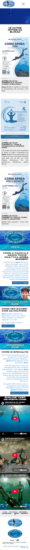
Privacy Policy (15, 546)
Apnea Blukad (9, 4)
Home (4, 512)
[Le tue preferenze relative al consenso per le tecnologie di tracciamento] (27, 547)
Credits (9, 546)
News (16, 513)
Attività (23, 512)
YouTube (17, 540)
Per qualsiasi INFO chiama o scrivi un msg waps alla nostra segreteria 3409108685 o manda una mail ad (15, 386)
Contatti (24, 513)
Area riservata (24, 547)
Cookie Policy (23, 546)
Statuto (5, 546)
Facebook (12, 540)
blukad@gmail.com (19, 390)
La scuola (6, 513)
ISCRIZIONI (13, 512)
